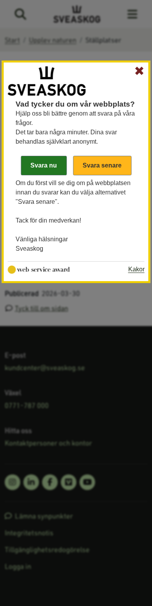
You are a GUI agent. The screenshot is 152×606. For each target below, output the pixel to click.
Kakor (136, 269)
